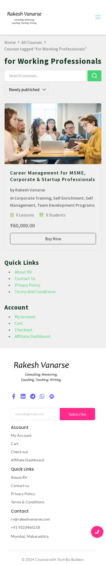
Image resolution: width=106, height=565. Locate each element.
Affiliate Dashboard (32, 336)
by (12, 190)
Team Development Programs (66, 205)
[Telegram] (32, 396)
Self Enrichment (68, 198)
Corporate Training (32, 198)
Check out (19, 451)
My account (25, 316)
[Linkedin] (23, 396)
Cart (19, 323)
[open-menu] (98, 17)
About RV (23, 272)
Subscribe (77, 414)
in (12, 198)
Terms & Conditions (27, 502)
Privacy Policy (27, 285)
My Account (21, 435)
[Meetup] (51, 396)
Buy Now (53, 238)
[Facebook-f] (13, 396)
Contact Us (25, 278)
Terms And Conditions (35, 291)
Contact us (20, 485)
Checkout (23, 329)
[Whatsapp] (42, 396)
